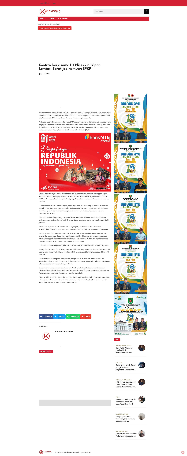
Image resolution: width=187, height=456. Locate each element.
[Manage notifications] (182, 452)
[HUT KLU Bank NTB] (130, 335)
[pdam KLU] (130, 193)
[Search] (146, 11)
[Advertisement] (93, 47)
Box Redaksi (44, 3)
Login (54, 3)
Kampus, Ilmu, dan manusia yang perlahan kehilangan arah (125, 419)
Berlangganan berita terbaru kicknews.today (55, 28)
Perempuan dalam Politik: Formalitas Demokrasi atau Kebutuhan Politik (126, 402)
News (42, 18)
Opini (52, 18)
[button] (46, 316)
